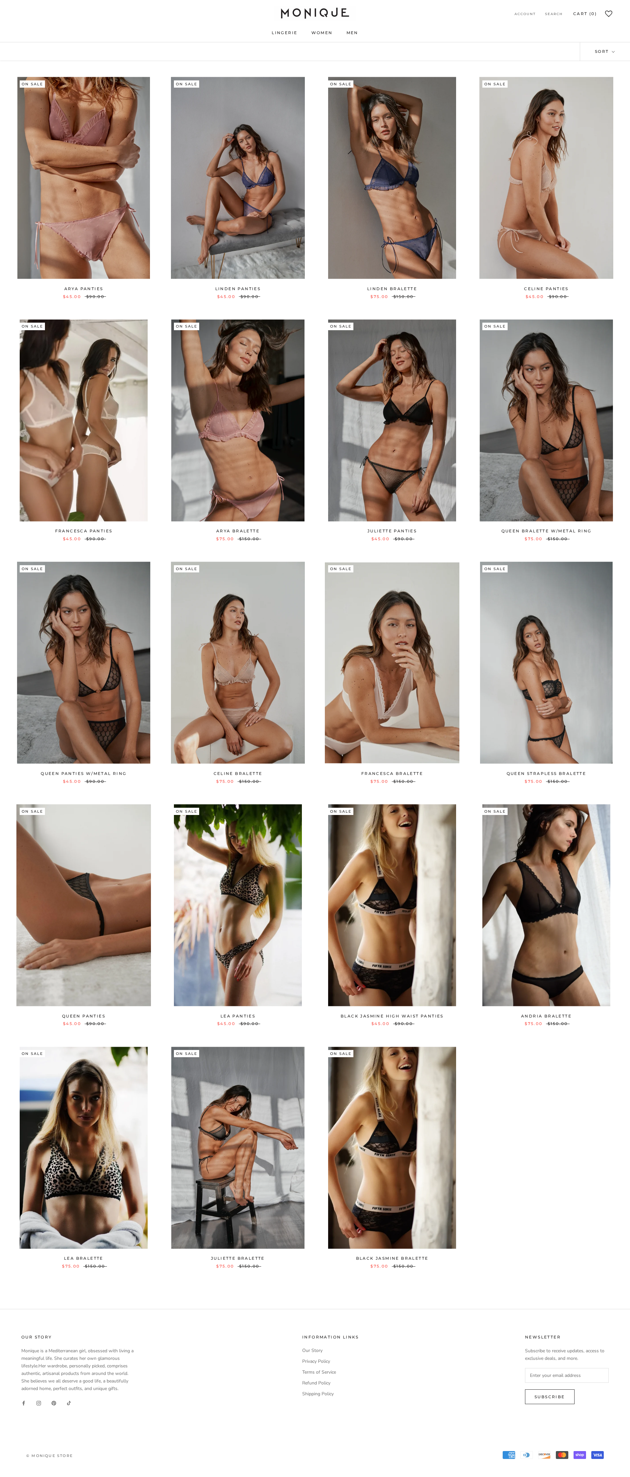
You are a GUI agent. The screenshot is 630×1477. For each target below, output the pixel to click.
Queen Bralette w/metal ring (546, 530)
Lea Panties (237, 1016)
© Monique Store (49, 1455)
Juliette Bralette (238, 1258)
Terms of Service (319, 1372)
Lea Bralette (83, 1258)
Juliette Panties (392, 530)
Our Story (312, 1350)
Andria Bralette (546, 1016)
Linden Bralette (392, 288)
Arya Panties (83, 288)
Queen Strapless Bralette (546, 773)
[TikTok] (69, 1402)
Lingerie (284, 32)
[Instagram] (38, 1402)
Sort (603, 51)
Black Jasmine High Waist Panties (392, 1016)
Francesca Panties (84, 530)
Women (322, 32)
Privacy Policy (316, 1361)
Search (554, 14)
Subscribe (550, 1396)
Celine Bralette (238, 773)
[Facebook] (23, 1402)
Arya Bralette (238, 530)
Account (525, 14)
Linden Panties (238, 288)
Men (352, 32)
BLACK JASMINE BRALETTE (392, 1258)
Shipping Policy (318, 1394)
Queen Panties (83, 1016)
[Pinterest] (54, 1402)
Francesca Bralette (392, 773)
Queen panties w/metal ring (83, 773)
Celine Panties (546, 288)
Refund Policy (316, 1383)
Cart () (585, 13)
